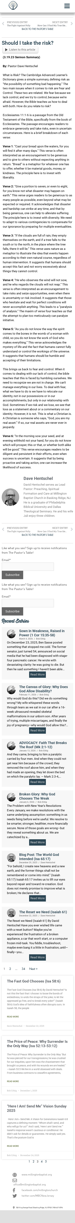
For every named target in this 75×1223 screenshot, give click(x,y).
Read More (13, 1016)
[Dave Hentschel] (11, 857)
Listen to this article (22, 49)
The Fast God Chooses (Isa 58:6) (34, 981)
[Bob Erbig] (11, 634)
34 (23, 968)
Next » (33, 968)
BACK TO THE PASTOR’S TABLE (37, 29)
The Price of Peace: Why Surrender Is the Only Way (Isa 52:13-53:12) (37, 1043)
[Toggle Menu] (67, 6)
